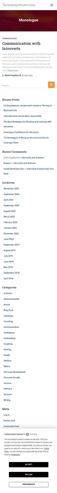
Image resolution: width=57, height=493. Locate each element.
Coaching (8, 321)
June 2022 (9, 239)
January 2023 (10, 228)
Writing (7, 400)
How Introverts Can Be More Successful (23, 116)
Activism (8, 293)
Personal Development (14, 372)
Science (7, 383)
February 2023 (10, 222)
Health (7, 355)
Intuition (7, 360)
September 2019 (11, 245)
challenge (8, 316)
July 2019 (8, 256)
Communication (9, 39)
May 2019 (8, 267)
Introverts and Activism (33, 157)
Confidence (9, 333)
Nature (7, 366)
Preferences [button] (15, 455)
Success (8, 394)
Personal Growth (12, 377)
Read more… (13, 70)
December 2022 (11, 233)
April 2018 (8, 278)
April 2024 (8, 200)
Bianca (7, 163)
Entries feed (9, 420)
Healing (7, 349)
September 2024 (11, 194)
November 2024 (11, 188)
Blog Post (8, 310)
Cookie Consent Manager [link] (13, 434)
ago (27, 75)
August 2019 (9, 250)
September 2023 (11, 205)
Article (7, 305)
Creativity (8, 344)
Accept (28, 464)
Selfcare (8, 389)
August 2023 (9, 211)
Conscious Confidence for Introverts (21, 132)
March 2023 (9, 217)
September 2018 (11, 273)
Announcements (11, 299)
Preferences (29, 484)
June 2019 (9, 261)
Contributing (9, 338)
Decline (28, 475)
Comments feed (11, 426)
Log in (7, 415)
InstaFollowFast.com (14, 169)
